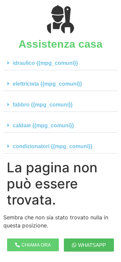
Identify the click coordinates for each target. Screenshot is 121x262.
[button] (60, 63)
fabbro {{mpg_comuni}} (43, 104)
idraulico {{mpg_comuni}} (45, 63)
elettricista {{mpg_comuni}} (47, 84)
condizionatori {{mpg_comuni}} (52, 146)
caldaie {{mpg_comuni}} (43, 125)
